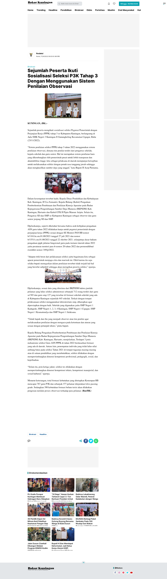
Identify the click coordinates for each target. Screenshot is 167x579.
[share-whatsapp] (96, 441)
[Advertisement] (83, 30)
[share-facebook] (86, 441)
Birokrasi (79, 10)
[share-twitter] (91, 441)
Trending (41, 10)
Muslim (111, 10)
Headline (53, 10)
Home (30, 10)
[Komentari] (29, 441)
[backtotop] (83, 563)
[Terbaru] (108, 3)
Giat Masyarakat (126, 10)
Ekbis (89, 10)
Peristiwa (100, 10)
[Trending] (114, 3)
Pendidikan (66, 10)
